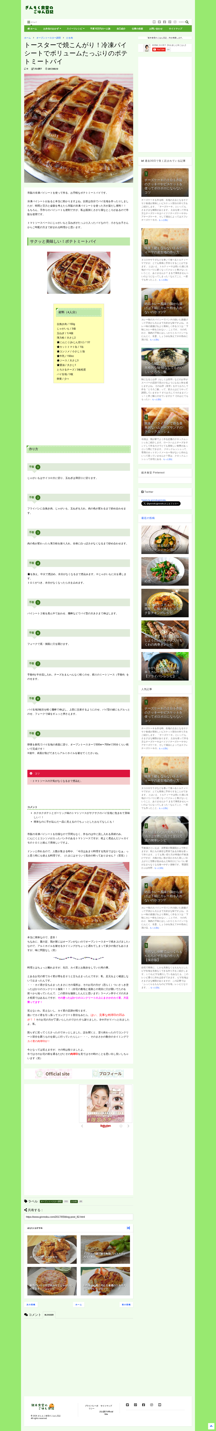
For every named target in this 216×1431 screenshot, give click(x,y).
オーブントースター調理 (48, 38)
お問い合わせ (156, 28)
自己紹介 (121, 28)
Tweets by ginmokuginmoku (153, 500)
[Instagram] (175, 22)
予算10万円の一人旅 (100, 28)
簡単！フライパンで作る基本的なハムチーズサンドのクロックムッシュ (163, 427)
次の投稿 (31, 1304)
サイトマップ (175, 28)
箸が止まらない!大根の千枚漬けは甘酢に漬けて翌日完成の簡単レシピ (164, 836)
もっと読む (163, 220)
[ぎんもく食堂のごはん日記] (40, 13)
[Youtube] (154, 22)
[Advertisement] (134, 10)
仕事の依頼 (137, 28)
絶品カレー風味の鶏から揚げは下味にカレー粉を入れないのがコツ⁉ (163, 308)
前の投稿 (126, 1304)
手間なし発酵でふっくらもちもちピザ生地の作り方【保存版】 (163, 956)
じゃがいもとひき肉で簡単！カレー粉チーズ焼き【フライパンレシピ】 (162, 672)
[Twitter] (159, 22)
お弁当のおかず (51, 28)
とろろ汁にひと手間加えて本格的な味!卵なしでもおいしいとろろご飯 (164, 368)
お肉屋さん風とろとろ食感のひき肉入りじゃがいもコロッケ (104, 1287)
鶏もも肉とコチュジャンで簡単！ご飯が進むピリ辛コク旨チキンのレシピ (163, 609)
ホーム (33, 28)
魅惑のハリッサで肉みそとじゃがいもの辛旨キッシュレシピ (51, 1287)
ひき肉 (69, 38)
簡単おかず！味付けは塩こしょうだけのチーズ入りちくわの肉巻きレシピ (163, 640)
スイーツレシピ (74, 28)
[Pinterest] (169, 22)
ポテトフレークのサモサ (44, 1257)
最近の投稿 (148, 518)
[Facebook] (164, 22)
